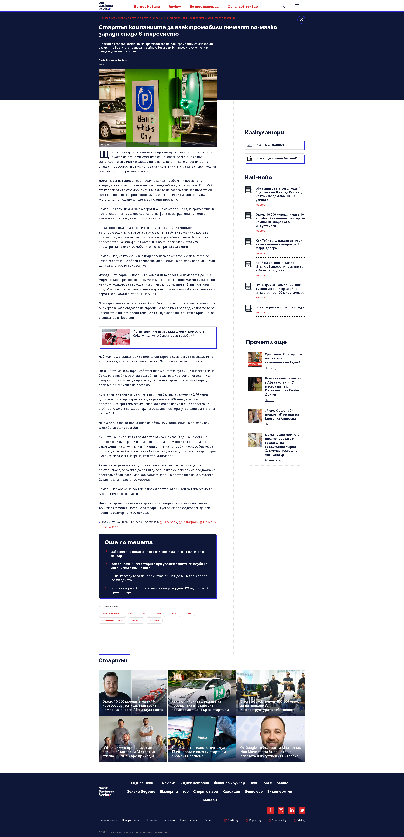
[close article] (301, 20)
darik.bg (270, 368)
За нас (208, 820)
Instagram (190, 522)
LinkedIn (209, 522)
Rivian (159, 613)
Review (175, 7)
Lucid (188, 613)
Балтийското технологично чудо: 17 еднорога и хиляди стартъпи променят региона (199, 751)
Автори (209, 800)
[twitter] (302, 810)
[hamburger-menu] (297, 6)
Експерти (169, 791)
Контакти (169, 820)
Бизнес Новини (147, 7)
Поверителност (132, 820)
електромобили (110, 613)
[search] (283, 6)
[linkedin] (291, 810)
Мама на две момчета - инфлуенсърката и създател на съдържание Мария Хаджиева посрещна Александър (283, 445)
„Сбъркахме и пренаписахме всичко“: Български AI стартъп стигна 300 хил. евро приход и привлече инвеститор (128, 753)
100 (185, 791)
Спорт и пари (205, 791)
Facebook (170, 522)
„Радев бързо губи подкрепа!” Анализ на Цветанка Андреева (282, 414)
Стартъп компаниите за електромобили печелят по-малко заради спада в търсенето (188, 18)
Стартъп (134, 18)
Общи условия (108, 820)
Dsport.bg (255, 820)
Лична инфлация (270, 145)
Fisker (174, 613)
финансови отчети (112, 620)
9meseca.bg (273, 460)
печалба (136, 620)
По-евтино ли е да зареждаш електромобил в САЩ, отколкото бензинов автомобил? (169, 333)
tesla (144, 613)
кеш (130, 613)
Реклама (152, 820)
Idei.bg (301, 820)
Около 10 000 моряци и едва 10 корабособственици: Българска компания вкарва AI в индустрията (132, 705)
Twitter (112, 527)
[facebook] (270, 810)
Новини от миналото (269, 783)
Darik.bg (233, 820)
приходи (154, 620)
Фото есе (254, 791)
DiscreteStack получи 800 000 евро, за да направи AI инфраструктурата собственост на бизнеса (270, 707)
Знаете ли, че (279, 791)
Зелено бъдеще (141, 791)
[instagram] (281, 810)
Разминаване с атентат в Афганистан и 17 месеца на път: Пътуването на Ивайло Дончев (283, 386)
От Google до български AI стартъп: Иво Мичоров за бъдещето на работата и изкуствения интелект (270, 751)
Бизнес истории (204, 7)
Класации (231, 791)
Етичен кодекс (189, 820)
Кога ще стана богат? (276, 158)
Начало (105, 18)
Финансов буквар (243, 7)
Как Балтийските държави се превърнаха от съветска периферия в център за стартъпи (200, 705)
